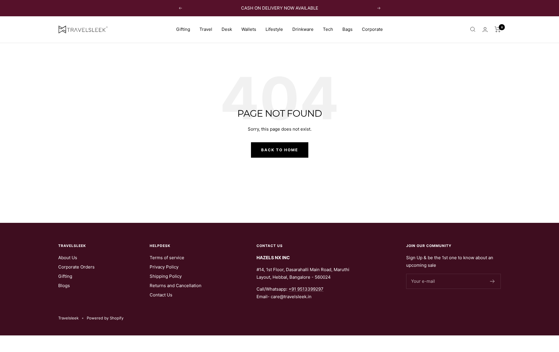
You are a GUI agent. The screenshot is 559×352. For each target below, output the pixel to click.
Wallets (248, 29)
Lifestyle (274, 29)
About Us (67, 257)
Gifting (183, 29)
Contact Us (161, 295)
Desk (227, 29)
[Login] (485, 29)
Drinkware (303, 29)
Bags (347, 29)
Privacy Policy (164, 267)
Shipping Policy (166, 276)
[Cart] (498, 29)
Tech (328, 29)
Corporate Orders (76, 267)
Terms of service (167, 257)
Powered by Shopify (105, 318)
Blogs (64, 285)
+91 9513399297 (306, 289)
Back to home (279, 149)
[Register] (492, 281)
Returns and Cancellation (175, 285)
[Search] (472, 29)
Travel (205, 29)
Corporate (372, 29)
